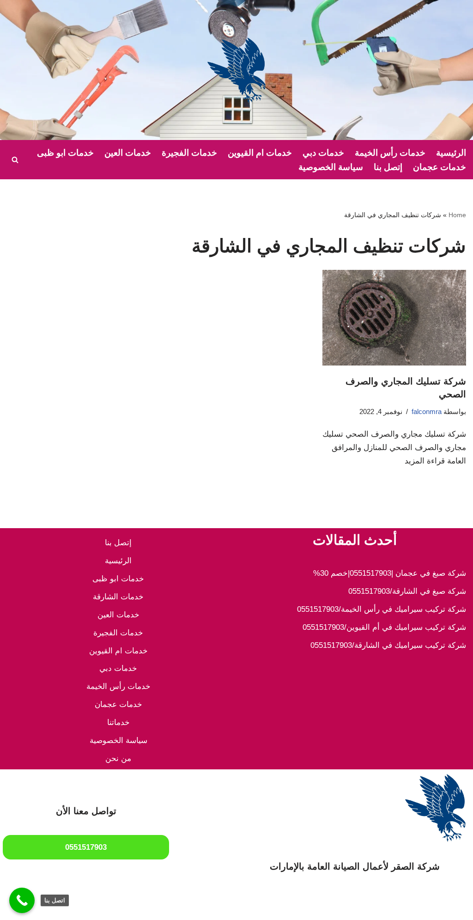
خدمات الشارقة (118, 596)
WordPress (371, 907)
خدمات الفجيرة (189, 153)
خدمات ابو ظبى (65, 153)
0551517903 (86, 847)
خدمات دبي (323, 153)
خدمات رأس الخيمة (390, 153)
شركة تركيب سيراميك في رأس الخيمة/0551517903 (381, 609)
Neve (457, 907)
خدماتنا (118, 722)
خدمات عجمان (439, 167)
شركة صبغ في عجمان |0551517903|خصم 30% (389, 573)
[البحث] (15, 159)
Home (457, 215)
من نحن (118, 758)
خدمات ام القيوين (260, 153)
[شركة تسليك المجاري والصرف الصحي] (394, 318)
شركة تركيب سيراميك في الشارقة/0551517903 (388, 645)
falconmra (427, 411)
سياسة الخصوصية (330, 167)
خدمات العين (127, 153)
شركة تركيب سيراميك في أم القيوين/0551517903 (384, 627)
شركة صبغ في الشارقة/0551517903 (407, 591)
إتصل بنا (388, 167)
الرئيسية (451, 153)
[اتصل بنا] (22, 900)
